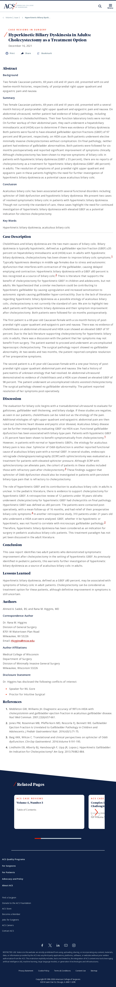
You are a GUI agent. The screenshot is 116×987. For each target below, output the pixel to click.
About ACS (7, 885)
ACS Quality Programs (13, 859)
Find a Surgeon (9, 897)
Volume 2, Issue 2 (13, 17)
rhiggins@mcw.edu (23, 640)
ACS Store (6, 908)
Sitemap (94, 971)
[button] (95, 812)
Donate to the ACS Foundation (16, 903)
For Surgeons (9, 865)
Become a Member (11, 914)
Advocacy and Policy (12, 879)
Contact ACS (8, 930)
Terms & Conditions (62, 971)
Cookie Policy (43, 971)
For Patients (8, 872)
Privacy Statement (26, 971)
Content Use (81, 971)
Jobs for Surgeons (10, 919)
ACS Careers (8, 925)
